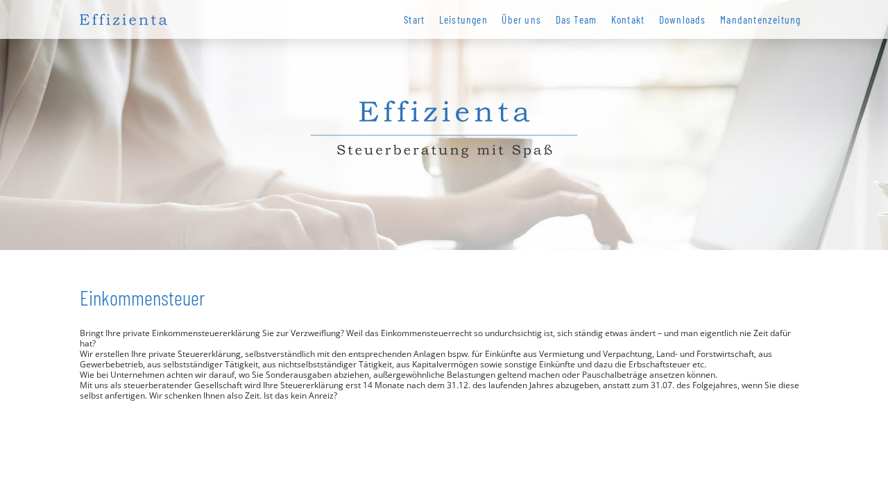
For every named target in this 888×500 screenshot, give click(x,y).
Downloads (682, 19)
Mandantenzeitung (760, 19)
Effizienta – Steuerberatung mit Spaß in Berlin (123, 19)
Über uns (521, 19)
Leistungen (463, 19)
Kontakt (628, 19)
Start (414, 19)
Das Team (576, 19)
